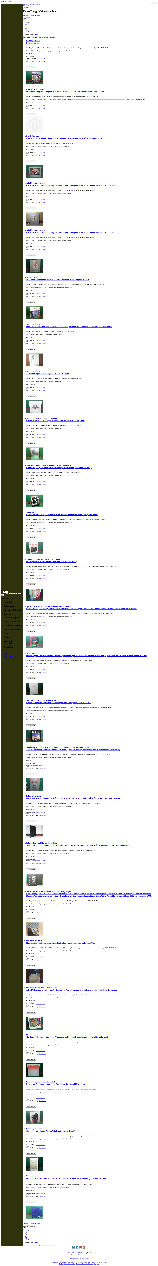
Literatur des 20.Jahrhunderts (99, 1262)
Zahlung (69, 1254)
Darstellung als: (27, 34)
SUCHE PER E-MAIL (10, 657)
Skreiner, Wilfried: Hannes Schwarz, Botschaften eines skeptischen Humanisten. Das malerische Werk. (61, 942)
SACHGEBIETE (8, 656)
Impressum (82, 1254)
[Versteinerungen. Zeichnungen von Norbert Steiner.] (34, 414)
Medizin (61, 1264)
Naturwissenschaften (69, 1264)
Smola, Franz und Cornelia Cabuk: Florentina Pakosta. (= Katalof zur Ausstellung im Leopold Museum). (55, 1083)
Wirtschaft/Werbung (88, 1264)
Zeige (24, 18)
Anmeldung (76, 1254)
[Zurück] (28, 22)
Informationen (69, 1252)
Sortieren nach (26, 37)
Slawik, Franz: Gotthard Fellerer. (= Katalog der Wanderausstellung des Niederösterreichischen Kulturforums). (67, 1036)
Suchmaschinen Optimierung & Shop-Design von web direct (79, 1258)
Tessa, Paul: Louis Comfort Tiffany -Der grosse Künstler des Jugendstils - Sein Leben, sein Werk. (62, 513)
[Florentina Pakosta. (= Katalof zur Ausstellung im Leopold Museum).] (34, 1125)
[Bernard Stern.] (34, 85)
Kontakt (88, 1254)
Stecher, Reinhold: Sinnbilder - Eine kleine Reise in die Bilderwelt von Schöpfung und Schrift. (57, 278)
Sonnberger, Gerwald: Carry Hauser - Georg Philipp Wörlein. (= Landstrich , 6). (50, 1130)
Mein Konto (154, 3)
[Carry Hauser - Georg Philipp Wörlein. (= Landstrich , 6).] (34, 1172)
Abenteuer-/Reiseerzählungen (59, 1262)
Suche (2, 590)
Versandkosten (42, 61)
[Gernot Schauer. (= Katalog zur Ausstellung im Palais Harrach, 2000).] (34, 462)
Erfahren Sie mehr (40, 58)
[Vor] (27, 31)
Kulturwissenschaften (80, 1262)
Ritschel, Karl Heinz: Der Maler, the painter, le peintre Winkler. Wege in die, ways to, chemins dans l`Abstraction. (65, 90)
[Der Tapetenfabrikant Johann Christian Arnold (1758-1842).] (34, 603)
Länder (89, 1262)
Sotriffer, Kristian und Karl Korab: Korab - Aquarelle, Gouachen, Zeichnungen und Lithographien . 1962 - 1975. (58, 701)
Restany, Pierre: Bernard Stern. (33, 42)
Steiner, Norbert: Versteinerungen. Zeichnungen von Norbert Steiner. (48, 372)
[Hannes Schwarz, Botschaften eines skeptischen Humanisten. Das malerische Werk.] (34, 984)
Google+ (96, 1264)
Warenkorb (26, 7)
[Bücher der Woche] (31, 4)
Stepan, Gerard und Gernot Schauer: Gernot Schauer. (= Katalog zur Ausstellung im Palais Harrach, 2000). (55, 419)
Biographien (70, 1262)
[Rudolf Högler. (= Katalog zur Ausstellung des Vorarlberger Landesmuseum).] (34, 509)
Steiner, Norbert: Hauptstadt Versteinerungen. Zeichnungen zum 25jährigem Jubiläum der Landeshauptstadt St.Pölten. (69, 325)
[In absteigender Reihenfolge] (47, 37)
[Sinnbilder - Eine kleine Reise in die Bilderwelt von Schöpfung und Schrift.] (34, 320)
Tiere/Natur (79, 1264)
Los (2, 595)
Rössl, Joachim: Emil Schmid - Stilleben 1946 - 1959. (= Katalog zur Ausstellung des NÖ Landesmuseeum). (64, 137)
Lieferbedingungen (79, 1252)
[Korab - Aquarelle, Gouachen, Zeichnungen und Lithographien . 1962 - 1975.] (34, 744)
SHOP (5, 655)
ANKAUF (7, 653)
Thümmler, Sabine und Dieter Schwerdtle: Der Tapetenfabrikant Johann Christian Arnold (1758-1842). (51, 560)
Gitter (36, 34)
